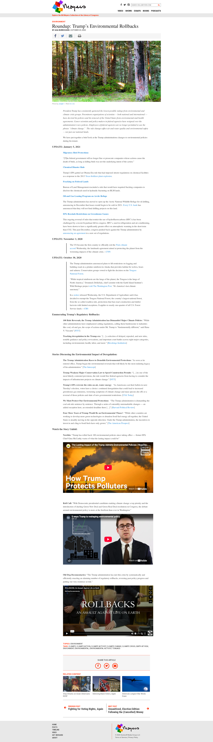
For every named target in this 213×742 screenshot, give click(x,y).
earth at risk (142, 646)
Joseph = (61, 104)
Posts (54, 727)
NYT (77, 330)
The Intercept (89, 367)
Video (120, 11)
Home (54, 724)
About (54, 738)
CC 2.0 (71, 104)
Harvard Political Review (123, 407)
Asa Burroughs (62, 30)
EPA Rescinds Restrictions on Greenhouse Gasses (85, 213)
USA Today (128, 395)
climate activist (98, 646)
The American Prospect (118, 423)
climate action (83, 646)
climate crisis (128, 646)
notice (76, 294)
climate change (114, 646)
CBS (86, 308)
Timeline (55, 730)
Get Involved (57, 735)
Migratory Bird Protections (75, 152)
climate (72, 646)
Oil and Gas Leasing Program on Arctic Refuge (85, 196)
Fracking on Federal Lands (75, 181)
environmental (82, 648)
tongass (116, 648)
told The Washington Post (100, 286)
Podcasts (156, 11)
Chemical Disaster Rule (74, 167)
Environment (76, 644)
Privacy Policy (133, 737)
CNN (108, 251)
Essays (137, 11)
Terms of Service (121, 737)
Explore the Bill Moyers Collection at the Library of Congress (75, 15)
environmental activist (101, 648)
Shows (128, 11)
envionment (68, 648)
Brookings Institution (117, 342)
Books (146, 11)
